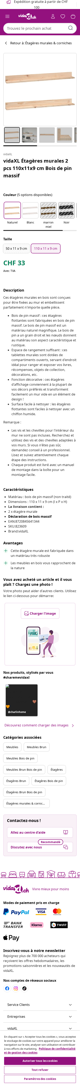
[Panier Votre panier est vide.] (73, 16)
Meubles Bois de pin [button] (20, 758)
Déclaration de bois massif (29, 516)
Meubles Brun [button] (36, 747)
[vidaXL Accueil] (27, 16)
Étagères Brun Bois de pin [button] (24, 792)
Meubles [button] (12, 747)
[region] (40, 1057)
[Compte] (52, 16)
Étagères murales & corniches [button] (27, 803)
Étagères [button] (57, 770)
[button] (12, 215)
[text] (14, 263)
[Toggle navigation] (7, 16)
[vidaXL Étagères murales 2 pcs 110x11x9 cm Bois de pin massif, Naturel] (40, 89)
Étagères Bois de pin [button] (49, 781)
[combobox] (40, 28)
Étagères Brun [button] (16, 781)
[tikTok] (24, 988)
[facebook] (7, 988)
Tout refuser (40, 1070)
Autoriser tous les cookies (40, 1061)
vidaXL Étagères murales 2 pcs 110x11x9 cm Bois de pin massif (37, 168)
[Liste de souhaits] (62, 16)
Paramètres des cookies (40, 1079)
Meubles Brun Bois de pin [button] (24, 770)
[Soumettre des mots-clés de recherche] (70, 28)
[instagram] (16, 988)
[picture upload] (40, 642)
